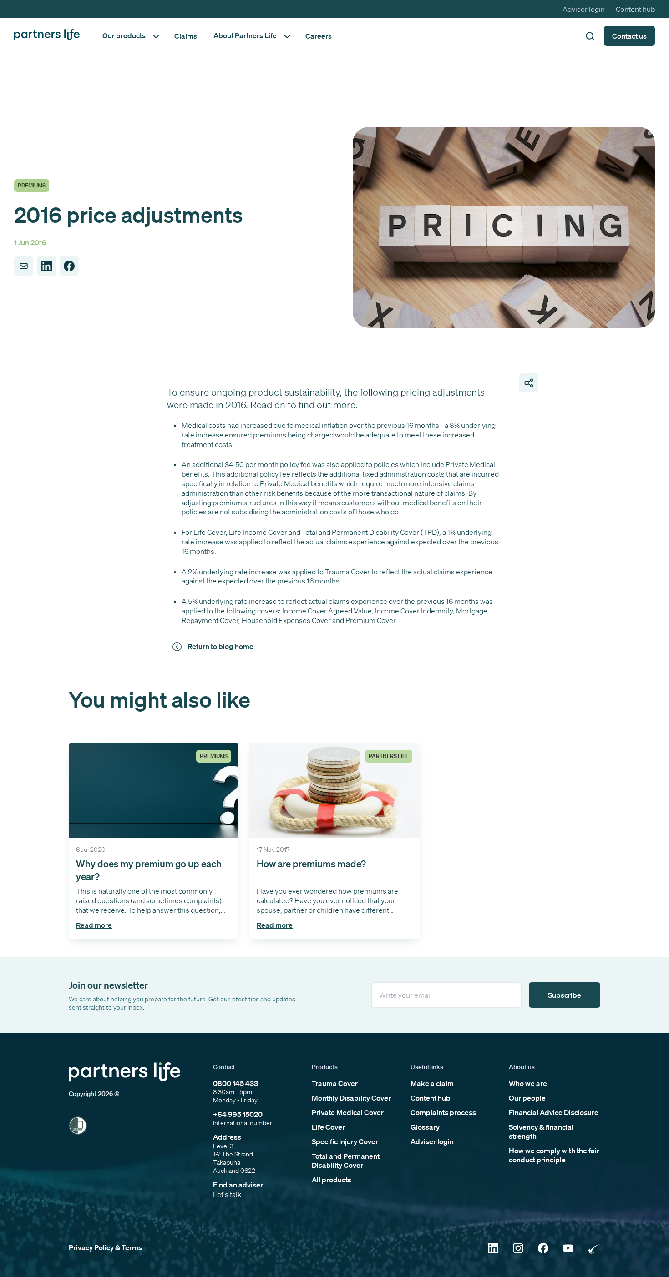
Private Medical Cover (348, 1112)
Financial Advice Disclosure (553, 1112)
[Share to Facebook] (69, 266)
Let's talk (227, 1194)
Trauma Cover (335, 1083)
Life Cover (328, 1126)
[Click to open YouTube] (568, 1249)
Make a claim (432, 1083)
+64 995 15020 (238, 1114)
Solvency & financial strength (541, 1131)
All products (331, 1179)
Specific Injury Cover (345, 1141)
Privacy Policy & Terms (105, 1247)
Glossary (425, 1126)
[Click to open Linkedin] (493, 1249)
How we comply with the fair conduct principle (554, 1155)
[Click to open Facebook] (543, 1249)
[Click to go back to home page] (47, 35)
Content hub (635, 9)
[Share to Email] (23, 266)
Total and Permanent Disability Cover (346, 1160)
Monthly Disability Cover (351, 1097)
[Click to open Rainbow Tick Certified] (594, 1249)
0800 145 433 (235, 1083)
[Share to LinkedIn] (46, 266)
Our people (527, 1097)
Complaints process (443, 1112)
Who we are (528, 1083)
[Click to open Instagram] (518, 1249)
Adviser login (584, 9)
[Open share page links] (528, 382)
